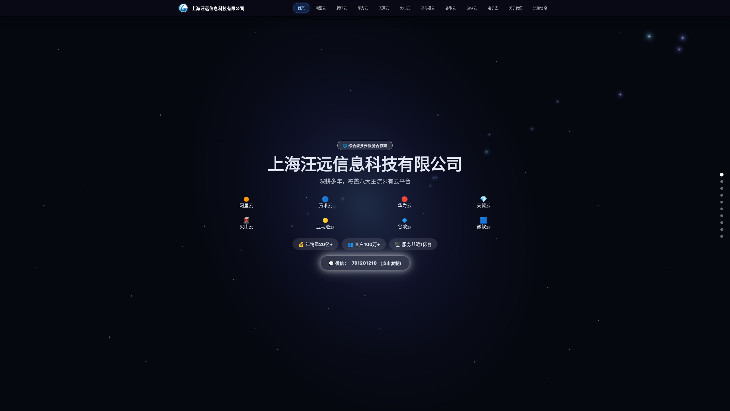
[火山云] (721, 208)
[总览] (722, 175)
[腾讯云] (721, 188)
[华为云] (721, 195)
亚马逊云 (428, 8)
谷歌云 (450, 8)
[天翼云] (721, 202)
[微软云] (721, 229)
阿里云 (320, 8)
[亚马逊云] (721, 215)
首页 (301, 8)
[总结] (721, 236)
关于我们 (516, 8)
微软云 (472, 8)
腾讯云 (341, 8)
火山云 (405, 8)
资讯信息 (540, 8)
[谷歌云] (721, 222)
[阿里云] (721, 181)
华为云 (363, 8)
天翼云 (384, 8)
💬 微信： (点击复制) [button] (364, 263)
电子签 (493, 8)
